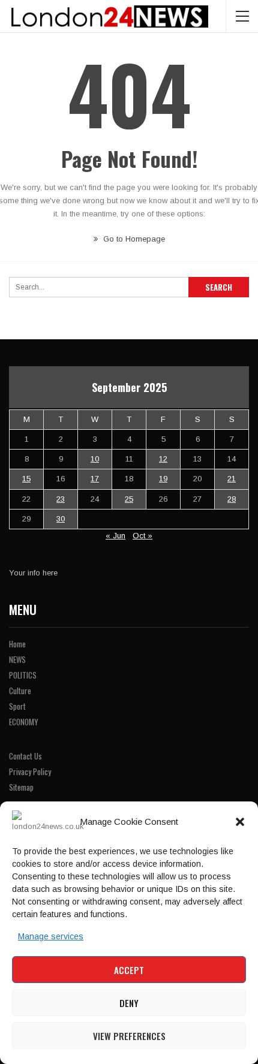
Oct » (142, 535)
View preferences (129, 1035)
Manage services (50, 936)
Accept (129, 969)
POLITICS (23, 675)
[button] (240, 822)
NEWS (17, 659)
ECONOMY (23, 722)
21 (231, 478)
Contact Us (25, 756)
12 (163, 458)
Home (17, 644)
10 (95, 458)
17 (95, 478)
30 (60, 518)
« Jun (115, 535)
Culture (20, 691)
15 (26, 478)
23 (60, 499)
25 (129, 499)
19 (163, 478)
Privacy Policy (30, 771)
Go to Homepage (133, 238)
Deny (129, 1002)
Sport (17, 706)
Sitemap (21, 787)
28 (231, 499)
